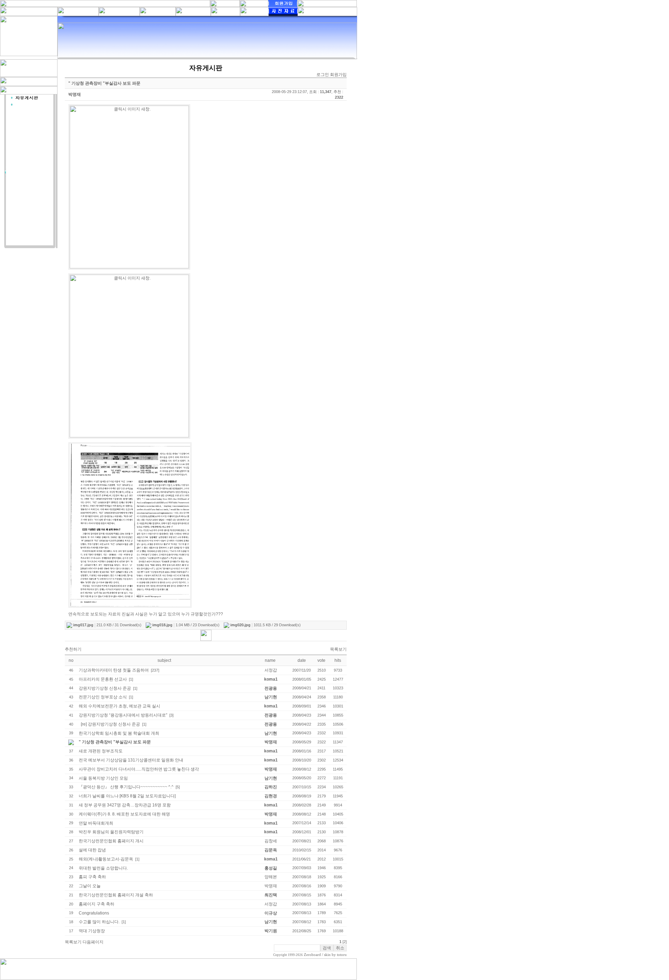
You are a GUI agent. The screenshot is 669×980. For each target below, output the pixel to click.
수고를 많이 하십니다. (99, 921)
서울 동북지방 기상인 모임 (103, 778)
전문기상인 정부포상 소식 (103, 697)
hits (337, 660)
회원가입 (338, 74)
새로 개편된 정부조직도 (101, 751)
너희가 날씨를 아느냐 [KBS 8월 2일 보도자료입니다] (127, 796)
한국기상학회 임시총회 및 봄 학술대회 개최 (119, 733)
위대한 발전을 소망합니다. (103, 868)
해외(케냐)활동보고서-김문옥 (106, 859)
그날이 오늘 (90, 885)
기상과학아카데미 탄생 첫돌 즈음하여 (114, 670)
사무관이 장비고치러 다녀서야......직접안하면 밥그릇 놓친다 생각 (139, 769)
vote (321, 660)
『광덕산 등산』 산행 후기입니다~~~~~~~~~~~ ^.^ (126, 786)
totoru (342, 955)
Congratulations (94, 913)
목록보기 (338, 649)
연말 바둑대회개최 (96, 823)
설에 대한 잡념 (92, 850)
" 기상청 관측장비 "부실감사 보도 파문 (115, 742)
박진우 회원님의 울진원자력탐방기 (111, 831)
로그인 (322, 74)
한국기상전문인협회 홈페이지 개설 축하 (116, 895)
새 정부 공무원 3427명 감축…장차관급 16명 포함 (125, 805)
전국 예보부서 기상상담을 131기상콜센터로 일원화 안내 (131, 760)
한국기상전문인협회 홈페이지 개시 (111, 841)
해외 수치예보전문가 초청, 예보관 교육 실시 (119, 706)
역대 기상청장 (92, 930)
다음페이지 (93, 942)
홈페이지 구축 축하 (96, 904)
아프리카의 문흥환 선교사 (103, 679)
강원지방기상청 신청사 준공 (105, 688)
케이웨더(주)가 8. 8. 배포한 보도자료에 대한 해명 (124, 814)
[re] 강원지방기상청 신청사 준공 (110, 724)
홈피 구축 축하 (92, 876)
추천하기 (73, 649)
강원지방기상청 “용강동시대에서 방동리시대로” (123, 715)
